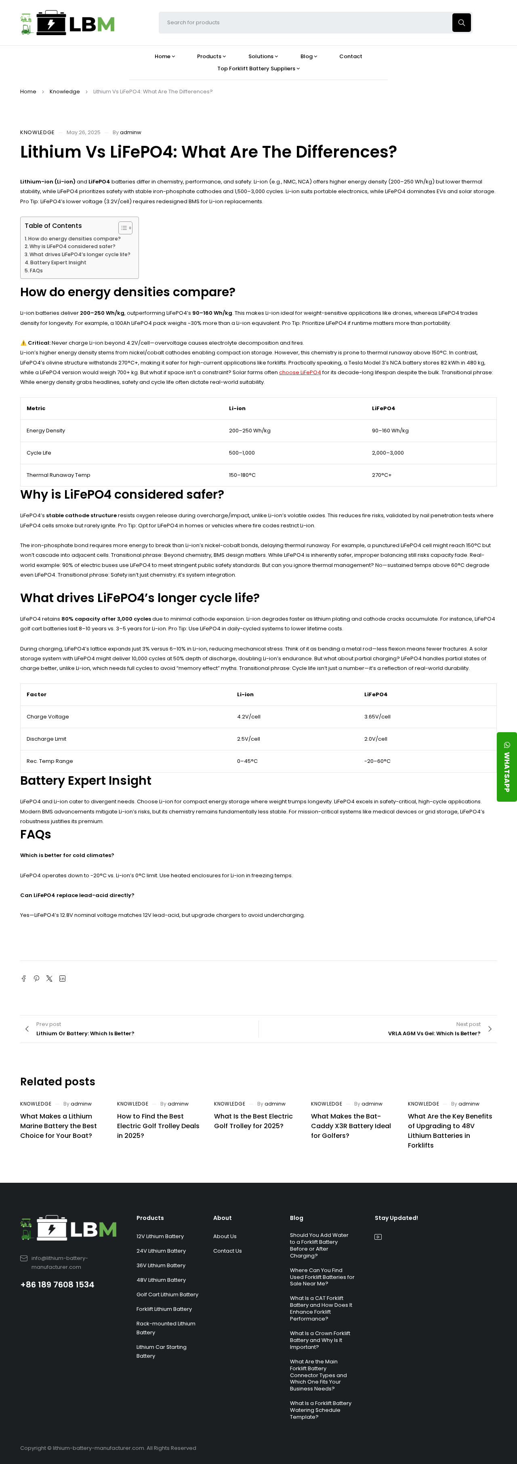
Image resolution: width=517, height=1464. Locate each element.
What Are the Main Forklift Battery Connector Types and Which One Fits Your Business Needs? (318, 1375)
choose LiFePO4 (300, 372)
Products (150, 1218)
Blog (296, 1218)
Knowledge (65, 91)
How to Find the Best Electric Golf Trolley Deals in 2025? (158, 1126)
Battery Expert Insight (58, 262)
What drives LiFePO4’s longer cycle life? (79, 254)
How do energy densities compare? (74, 238)
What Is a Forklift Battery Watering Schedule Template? (320, 1410)
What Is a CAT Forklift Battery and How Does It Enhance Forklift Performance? (321, 1308)
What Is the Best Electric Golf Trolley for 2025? (253, 1121)
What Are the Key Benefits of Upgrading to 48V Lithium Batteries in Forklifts (450, 1131)
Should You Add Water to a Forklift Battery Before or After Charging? (319, 1245)
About (222, 1218)
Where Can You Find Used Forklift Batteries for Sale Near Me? (322, 1277)
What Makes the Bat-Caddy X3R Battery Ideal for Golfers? (351, 1126)
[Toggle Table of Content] (121, 228)
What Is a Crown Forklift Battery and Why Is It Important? (320, 1340)
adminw (130, 132)
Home (28, 91)
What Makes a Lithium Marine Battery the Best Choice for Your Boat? (58, 1126)
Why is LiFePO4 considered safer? (72, 246)
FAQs (36, 270)
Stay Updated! (396, 1218)
